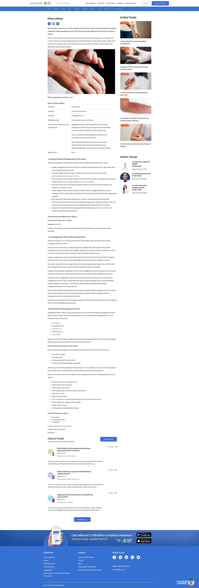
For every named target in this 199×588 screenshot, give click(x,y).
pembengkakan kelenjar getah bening (65, 176)
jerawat (102, 368)
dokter (63, 241)
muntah (62, 393)
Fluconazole (56, 334)
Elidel (71, 97)
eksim (82, 116)
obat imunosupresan (87, 182)
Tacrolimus (56, 323)
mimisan (86, 368)
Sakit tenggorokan (58, 399)
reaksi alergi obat (105, 208)
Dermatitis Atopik (58, 420)
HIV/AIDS (65, 182)
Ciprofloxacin (57, 329)
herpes (59, 187)
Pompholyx (56, 422)
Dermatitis (55, 417)
